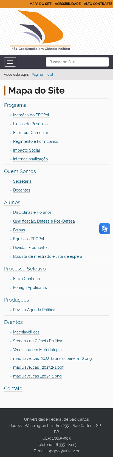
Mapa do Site (41, 4)
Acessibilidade (68, 4)
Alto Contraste (98, 4)
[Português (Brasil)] (40, 31)
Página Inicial (42, 74)
